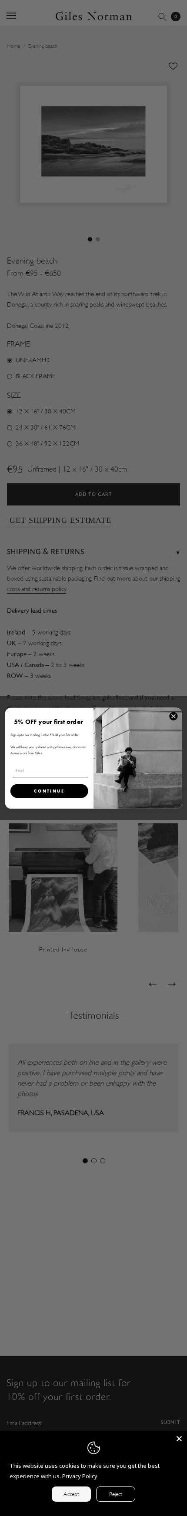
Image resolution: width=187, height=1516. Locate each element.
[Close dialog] (173, 716)
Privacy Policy (79, 1476)
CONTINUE (49, 790)
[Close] (179, 1438)
